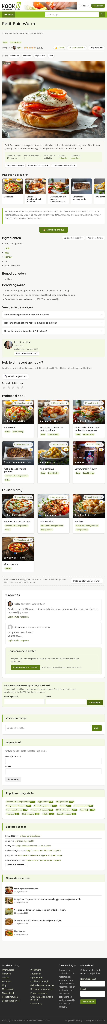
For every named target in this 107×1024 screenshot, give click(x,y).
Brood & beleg (15, 42)
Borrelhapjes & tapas (16, 810)
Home (15, 33)
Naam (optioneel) (11, 696)
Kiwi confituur (47, 468)
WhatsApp (14, 55)
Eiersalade (10, 427)
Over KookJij (8, 969)
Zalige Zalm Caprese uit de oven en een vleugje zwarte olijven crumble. (47, 899)
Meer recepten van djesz (26, 353)
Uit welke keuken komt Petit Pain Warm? (25, 331)
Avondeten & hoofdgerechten (16, 476)
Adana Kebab (47, 521)
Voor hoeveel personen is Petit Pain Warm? (26, 314)
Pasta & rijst (87, 810)
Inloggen (85, 6)
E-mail (48, 696)
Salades (48, 814)
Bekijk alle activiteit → (16, 865)
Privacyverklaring (38, 993)
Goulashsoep (11, 564)
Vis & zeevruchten (83, 806)
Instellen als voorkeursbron (86, 581)
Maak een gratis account (25, 667)
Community (36, 1003)
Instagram (90, 1020)
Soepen (8, 568)
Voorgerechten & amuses (18, 806)
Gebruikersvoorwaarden (42, 985)
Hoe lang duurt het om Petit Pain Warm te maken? (30, 322)
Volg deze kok (96, 47)
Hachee (79, 521)
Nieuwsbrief (8, 993)
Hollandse (63, 158)
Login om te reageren (18, 616)
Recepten (24, 33)
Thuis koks (35, 973)
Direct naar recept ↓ (15, 165)
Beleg (5, 42)
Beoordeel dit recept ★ (38, 165)
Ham (7, 247)
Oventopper (20, 931)
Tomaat (8, 256)
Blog (4, 985)
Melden (25, 612)
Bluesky (79, 1020)
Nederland (75, 158)
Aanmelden (94, 702)
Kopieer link (40, 56)
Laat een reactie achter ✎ (64, 165)
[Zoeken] (102, 14)
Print (51, 56)
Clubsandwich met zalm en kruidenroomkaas (87, 429)
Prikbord (6, 973)
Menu (10, 14)
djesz (28, 342)
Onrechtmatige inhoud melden (41, 998)
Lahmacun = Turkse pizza (17, 521)
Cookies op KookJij (39, 981)
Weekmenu (35, 969)
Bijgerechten (45, 802)
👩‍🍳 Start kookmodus (53, 229)
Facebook (101, 1020)
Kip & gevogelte (30, 814)
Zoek (96, 728)
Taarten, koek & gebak (41, 810)
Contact (6, 977)
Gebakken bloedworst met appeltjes (51, 429)
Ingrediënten (36, 977)
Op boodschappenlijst (73, 238)
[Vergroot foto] (5, 134)
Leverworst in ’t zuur (86, 468)
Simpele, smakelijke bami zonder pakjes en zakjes (37, 920)
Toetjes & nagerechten (45, 806)
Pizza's (7, 530)
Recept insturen (10, 997)
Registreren (98, 6)
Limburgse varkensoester (26, 888)
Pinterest (27, 55)
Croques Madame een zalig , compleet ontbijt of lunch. (40, 909)
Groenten (12, 814)
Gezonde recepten (66, 814)
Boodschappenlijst (11, 1000)
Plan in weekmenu (95, 238)
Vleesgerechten (46, 530)
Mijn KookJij (7, 989)
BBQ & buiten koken (66, 810)
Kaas (7, 252)
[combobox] (72, 14)
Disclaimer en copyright (42, 989)
